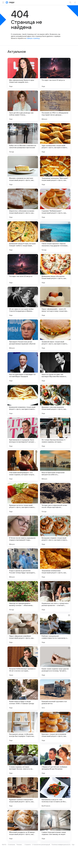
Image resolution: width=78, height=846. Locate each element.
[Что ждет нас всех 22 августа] (23, 269)
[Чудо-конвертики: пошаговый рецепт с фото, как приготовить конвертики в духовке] (55, 138)
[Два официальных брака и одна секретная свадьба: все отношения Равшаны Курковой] (23, 73)
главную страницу (33, 38)
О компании (11, 844)
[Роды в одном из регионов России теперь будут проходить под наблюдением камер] (23, 563)
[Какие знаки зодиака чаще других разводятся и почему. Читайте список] (55, 662)
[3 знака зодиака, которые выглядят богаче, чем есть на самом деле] (23, 760)
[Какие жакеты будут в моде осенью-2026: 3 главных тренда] (23, 694)
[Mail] (7, 2)
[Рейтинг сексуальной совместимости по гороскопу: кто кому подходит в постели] (55, 629)
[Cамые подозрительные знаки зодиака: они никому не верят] (55, 825)
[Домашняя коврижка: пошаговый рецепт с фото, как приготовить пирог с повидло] (23, 400)
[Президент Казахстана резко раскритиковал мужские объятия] (23, 334)
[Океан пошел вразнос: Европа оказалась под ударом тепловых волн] (55, 236)
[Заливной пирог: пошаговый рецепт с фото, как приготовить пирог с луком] (55, 334)
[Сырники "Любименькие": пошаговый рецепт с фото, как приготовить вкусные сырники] (55, 204)
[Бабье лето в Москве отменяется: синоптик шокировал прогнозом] (23, 138)
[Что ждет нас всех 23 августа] (55, 73)
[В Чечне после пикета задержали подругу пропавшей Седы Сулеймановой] (23, 531)
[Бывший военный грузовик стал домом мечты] (55, 694)
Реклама (19, 844)
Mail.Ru (4, 844)
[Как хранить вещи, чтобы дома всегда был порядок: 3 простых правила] (23, 727)
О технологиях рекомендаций (41, 844)
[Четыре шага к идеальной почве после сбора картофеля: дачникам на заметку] (55, 498)
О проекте (28, 844)
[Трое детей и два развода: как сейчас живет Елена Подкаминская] (23, 106)
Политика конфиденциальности (61, 844)
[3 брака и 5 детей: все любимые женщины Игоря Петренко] (55, 760)
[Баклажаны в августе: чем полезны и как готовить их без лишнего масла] (55, 792)
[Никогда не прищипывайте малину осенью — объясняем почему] (23, 596)
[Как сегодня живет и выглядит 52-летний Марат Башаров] (23, 367)
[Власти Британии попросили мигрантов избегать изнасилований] (55, 465)
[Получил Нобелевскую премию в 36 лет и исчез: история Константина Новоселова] (23, 662)
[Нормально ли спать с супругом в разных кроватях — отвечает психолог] (55, 596)
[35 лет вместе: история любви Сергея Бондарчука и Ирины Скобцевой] (23, 302)
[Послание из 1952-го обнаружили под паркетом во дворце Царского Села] (55, 106)
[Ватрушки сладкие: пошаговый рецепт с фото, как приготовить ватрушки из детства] (55, 531)
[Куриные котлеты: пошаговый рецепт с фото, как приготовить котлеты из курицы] (23, 498)
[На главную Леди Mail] (11, 2)
